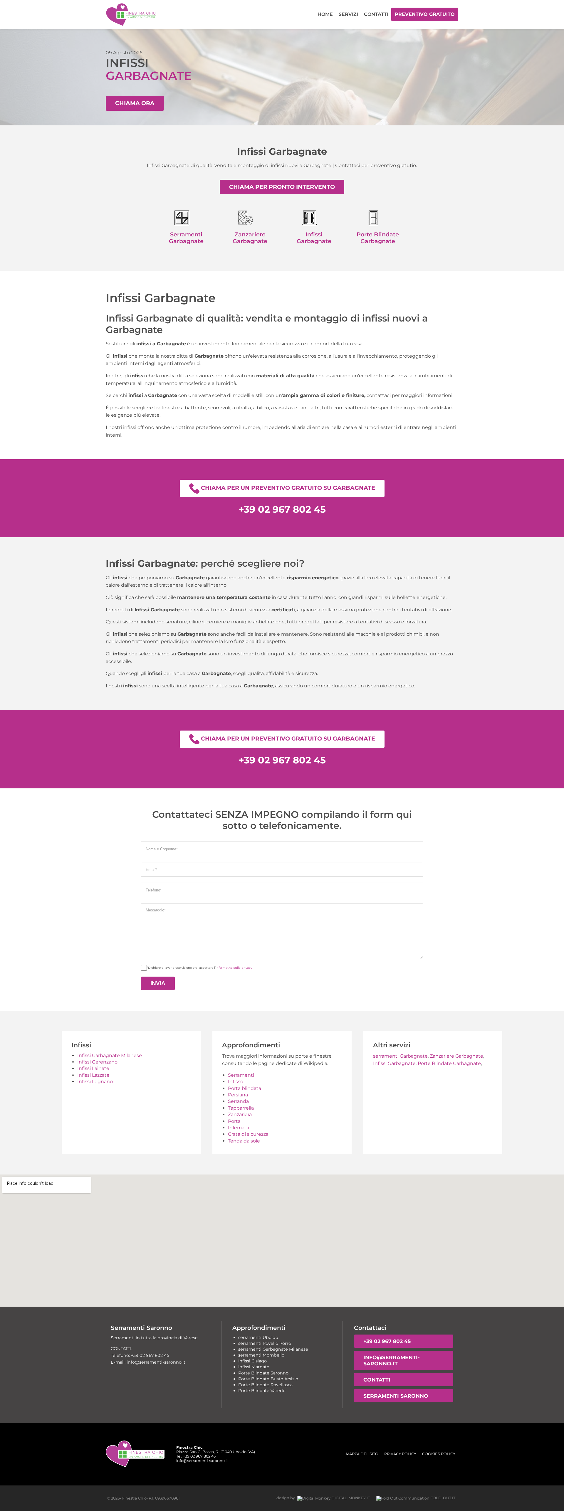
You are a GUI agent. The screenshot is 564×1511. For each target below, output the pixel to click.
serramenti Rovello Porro (264, 1343)
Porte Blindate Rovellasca (265, 1384)
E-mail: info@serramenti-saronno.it (148, 1362)
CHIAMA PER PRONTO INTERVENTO (282, 186)
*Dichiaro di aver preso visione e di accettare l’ (199, 968)
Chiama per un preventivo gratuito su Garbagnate (287, 488)
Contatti (376, 14)
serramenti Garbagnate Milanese (273, 1349)
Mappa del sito (362, 1454)
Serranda (238, 1101)
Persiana (238, 1095)
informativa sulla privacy (234, 968)
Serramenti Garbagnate (186, 238)
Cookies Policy (438, 1454)
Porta (234, 1121)
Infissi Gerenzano (97, 1062)
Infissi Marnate (253, 1366)
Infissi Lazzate (93, 1075)
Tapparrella (241, 1108)
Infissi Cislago (252, 1361)
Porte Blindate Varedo (262, 1390)
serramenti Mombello (261, 1355)
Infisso (235, 1081)
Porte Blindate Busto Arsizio (268, 1379)
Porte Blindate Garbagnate (378, 238)
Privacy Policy (400, 1454)
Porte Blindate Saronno (263, 1373)
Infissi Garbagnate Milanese (109, 1055)
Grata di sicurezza (248, 1134)
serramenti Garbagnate (400, 1056)
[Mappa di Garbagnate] (282, 1241)
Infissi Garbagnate (314, 238)
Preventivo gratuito (425, 14)
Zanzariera (240, 1114)
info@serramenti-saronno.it (391, 1360)
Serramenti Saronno (395, 1396)
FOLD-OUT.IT (442, 1498)
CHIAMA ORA (135, 103)
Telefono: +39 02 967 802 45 (140, 1355)
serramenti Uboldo (258, 1337)
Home (325, 14)
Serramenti (241, 1075)
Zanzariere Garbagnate (250, 238)
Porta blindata (244, 1088)
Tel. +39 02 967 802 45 (196, 1456)
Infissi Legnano (95, 1081)
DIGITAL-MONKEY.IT (350, 1498)
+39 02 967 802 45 (387, 1341)
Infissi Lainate (93, 1068)
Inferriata (238, 1127)
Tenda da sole (244, 1141)
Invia (157, 983)
